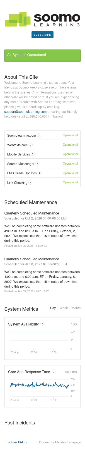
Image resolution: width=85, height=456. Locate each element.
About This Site (21, 76)
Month (76, 308)
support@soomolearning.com (25, 111)
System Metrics (21, 308)
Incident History (15, 442)
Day (53, 308)
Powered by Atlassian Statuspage (60, 442)
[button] (42, 34)
